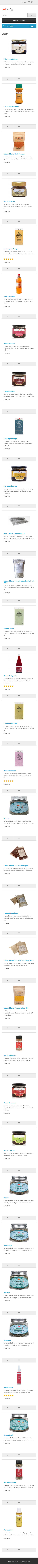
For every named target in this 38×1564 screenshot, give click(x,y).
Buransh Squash (10, 676)
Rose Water (8, 1387)
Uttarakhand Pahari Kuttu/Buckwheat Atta (19, 582)
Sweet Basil (8, 1435)
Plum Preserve (9, 344)
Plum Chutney (9, 391)
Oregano (7, 1340)
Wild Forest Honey (11, 59)
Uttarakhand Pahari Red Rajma (16, 866)
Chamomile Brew (10, 723)
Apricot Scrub (9, 201)
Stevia (6, 818)
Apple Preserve (10, 1103)
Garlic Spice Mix (10, 1055)
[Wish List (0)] (29, 2)
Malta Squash (9, 296)
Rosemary (8, 1245)
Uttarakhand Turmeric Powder (16, 1008)
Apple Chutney (9, 1150)
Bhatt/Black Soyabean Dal (14, 533)
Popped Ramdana (11, 913)
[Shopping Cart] (32, 2)
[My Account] (25, 2)
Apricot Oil (8, 1530)
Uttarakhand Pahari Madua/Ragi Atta (18, 960)
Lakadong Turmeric (11, 106)
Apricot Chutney (10, 486)
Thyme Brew (9, 628)
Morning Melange (11, 249)
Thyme (6, 1198)
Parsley (7, 1293)
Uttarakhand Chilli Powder (14, 154)
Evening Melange (10, 439)
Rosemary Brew (10, 771)
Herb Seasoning (10, 1482)
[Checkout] (34, 2)
